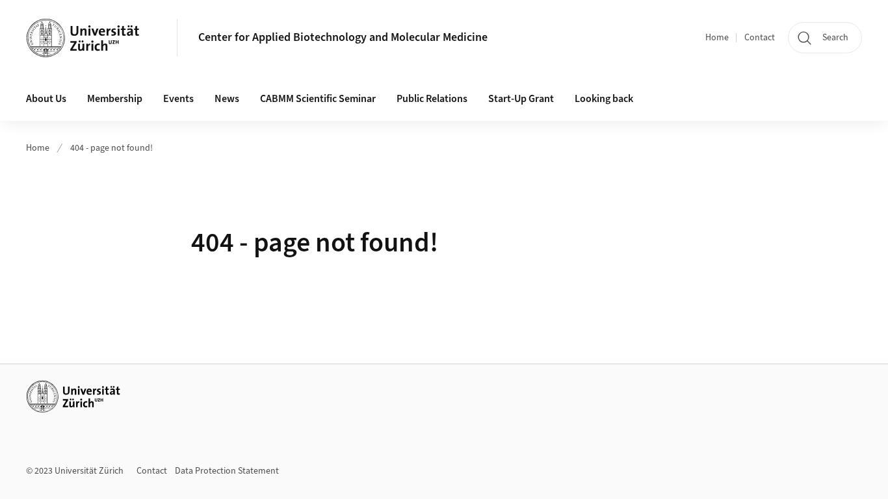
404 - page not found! (111, 148)
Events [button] (178, 99)
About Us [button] (46, 99)
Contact (759, 37)
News (227, 99)
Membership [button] (114, 99)
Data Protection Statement (227, 471)
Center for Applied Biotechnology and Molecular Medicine (343, 37)
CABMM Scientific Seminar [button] (318, 99)
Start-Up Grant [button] (521, 99)
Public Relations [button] (432, 99)
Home (717, 37)
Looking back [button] (604, 99)
